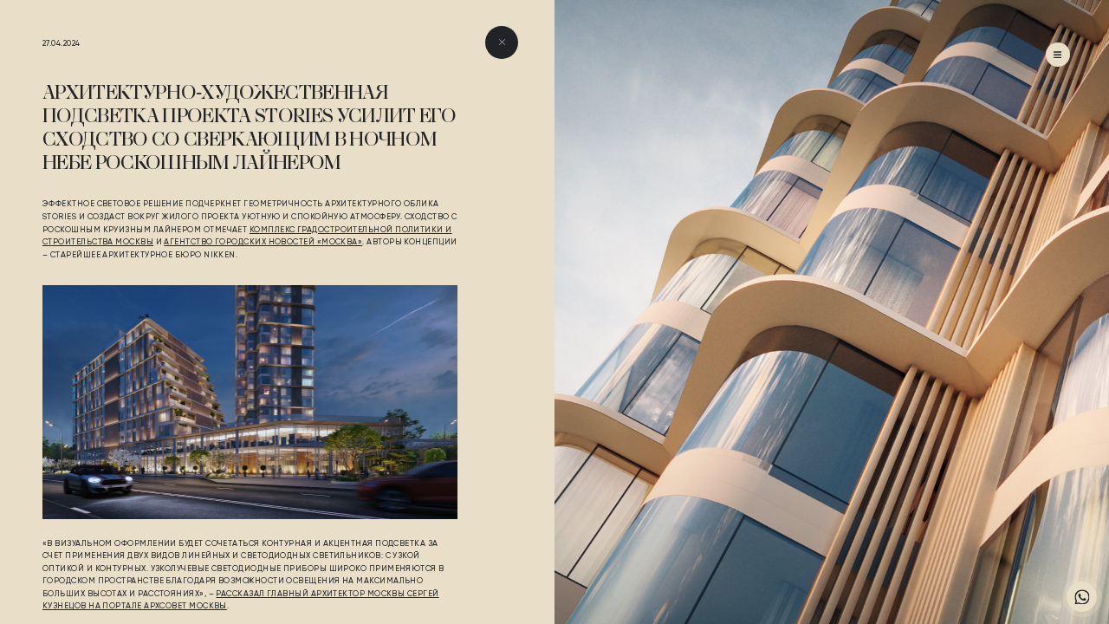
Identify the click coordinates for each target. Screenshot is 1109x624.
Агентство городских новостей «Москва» (263, 241)
